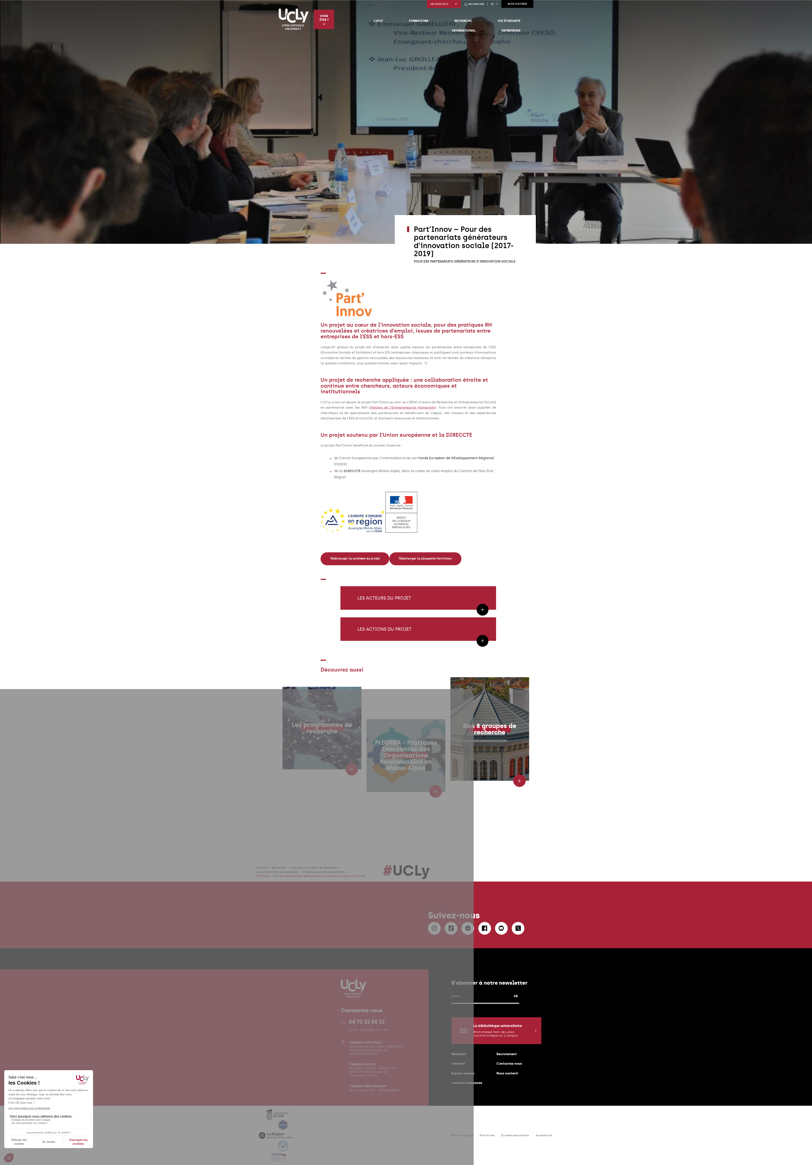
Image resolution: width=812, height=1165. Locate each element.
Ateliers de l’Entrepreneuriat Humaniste (402, 407)
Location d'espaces (466, 1082)
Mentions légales (462, 1135)
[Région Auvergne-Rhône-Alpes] (276, 1138)
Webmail (458, 1054)
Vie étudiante (509, 21)
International (464, 30)
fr (492, 4)
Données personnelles (515, 1135)
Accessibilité (544, 1135)
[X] (518, 928)
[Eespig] (283, 1128)
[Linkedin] (467, 928)
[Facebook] (484, 928)
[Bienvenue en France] (283, 1149)
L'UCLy (378, 21)
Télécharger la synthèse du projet (355, 558)
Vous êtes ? (324, 18)
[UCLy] (294, 19)
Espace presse (462, 1073)
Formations (418, 21)
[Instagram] (434, 928)
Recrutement (507, 1054)
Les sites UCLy (439, 4)
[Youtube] (501, 928)
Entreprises (511, 30)
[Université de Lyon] (277, 1117)
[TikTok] (451, 928)
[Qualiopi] (279, 1159)
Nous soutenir (517, 4)
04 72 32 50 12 (367, 1022)
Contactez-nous (509, 1063)
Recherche (463, 21)
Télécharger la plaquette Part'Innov (425, 558)
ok (516, 996)
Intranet (458, 1063)
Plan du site (487, 1135)
